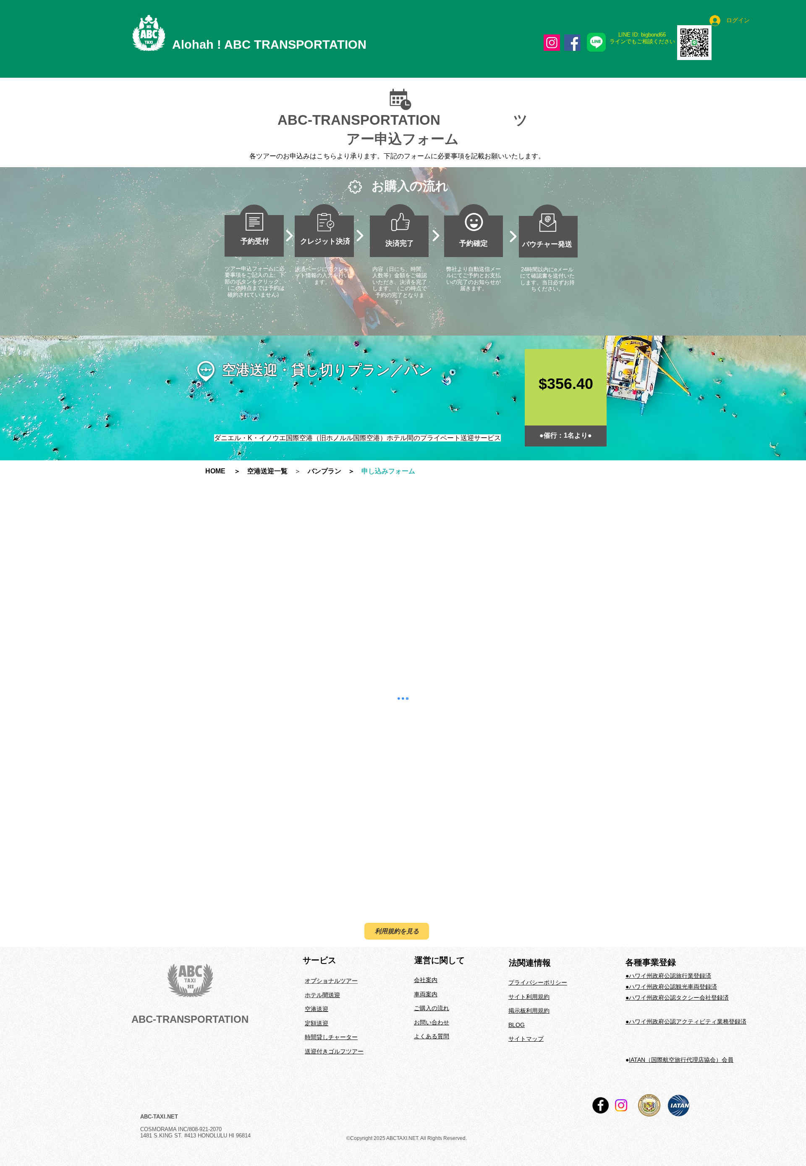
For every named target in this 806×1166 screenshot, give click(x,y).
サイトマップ (526, 985)
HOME (218, 471)
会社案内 (425, 927)
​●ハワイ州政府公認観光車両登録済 (671, 933)
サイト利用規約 (529, 943)
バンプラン (324, 471)
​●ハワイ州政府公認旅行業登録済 (668, 922)
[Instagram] (552, 42)
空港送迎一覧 (267, 471)
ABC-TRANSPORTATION (190, 966)
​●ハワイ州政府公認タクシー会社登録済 (677, 944)
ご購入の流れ (431, 955)
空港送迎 (316, 956)
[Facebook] (572, 42)
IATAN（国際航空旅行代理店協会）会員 (681, 1006)
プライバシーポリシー (537, 929)
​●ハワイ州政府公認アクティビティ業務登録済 (685, 968)
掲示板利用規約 (529, 957)
